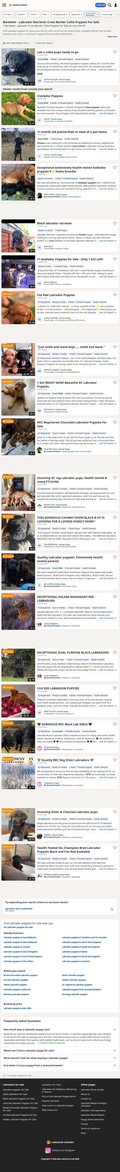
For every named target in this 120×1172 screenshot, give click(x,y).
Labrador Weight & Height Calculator (94, 1104)
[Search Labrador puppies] (109, 5)
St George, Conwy (69, 586)
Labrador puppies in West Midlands (20, 942)
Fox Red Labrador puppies (16, 980)
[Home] (4, 1075)
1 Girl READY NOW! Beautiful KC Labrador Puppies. (67, 384)
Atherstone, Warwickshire (72, 837)
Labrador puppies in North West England (81, 942)
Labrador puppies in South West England (23, 956)
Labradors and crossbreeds (18, 909)
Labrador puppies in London (17, 947)
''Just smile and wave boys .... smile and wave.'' (71, 347)
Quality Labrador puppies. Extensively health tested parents (70, 559)
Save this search (45, 43)
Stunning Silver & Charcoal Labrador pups (67, 812)
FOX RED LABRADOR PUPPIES (58, 688)
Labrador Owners (19, 5)
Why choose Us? (50, 1110)
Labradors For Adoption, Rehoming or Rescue (59, 1090)
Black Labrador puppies (73, 975)
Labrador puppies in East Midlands (20, 937)
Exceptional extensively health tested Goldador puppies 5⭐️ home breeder (71, 169)
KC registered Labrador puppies (77, 984)
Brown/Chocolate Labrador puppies (20, 975)
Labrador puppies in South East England (81, 947)
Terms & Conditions (90, 1128)
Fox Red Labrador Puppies (56, 295)
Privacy (84, 1124)
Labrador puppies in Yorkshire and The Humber (84, 937)
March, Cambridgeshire (72, 197)
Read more (112, 36)
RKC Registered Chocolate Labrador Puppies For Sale (72, 424)
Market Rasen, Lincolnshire (73, 749)
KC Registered (59, 14)
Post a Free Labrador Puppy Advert (59, 1096)
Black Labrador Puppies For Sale (18, 1098)
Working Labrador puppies (16, 994)
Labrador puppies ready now (17, 989)
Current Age (107, 14)
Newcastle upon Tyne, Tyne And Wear (77, 451)
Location (20, 14)
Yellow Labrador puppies (15, 984)
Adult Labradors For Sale (15, 1094)
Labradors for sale (13, 1084)
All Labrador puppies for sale (18, 927)
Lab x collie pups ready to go (57, 52)
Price (45, 14)
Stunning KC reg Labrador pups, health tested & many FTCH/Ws (72, 480)
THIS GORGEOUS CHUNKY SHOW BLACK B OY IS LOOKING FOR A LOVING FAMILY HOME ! (70, 519)
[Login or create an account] (116, 5)
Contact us (86, 1098)
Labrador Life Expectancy (93, 1110)
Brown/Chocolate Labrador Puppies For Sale (20, 1109)
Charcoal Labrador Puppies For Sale (20, 1103)
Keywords (75, 14)
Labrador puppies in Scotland (76, 961)
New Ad (101, 5)
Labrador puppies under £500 (17, 1008)
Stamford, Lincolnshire (71, 626)
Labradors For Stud (51, 1084)
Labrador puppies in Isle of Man (18, 961)
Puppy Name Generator (92, 1119)
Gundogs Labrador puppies (75, 994)
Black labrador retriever (54, 223)
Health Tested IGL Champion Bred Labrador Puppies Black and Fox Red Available (68, 850)
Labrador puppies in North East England (81, 956)
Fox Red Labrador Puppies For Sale (20, 1115)
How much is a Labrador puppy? (58, 1105)
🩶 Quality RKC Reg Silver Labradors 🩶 (65, 760)
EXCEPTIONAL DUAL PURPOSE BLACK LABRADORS (73, 652)
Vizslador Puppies (50, 96)
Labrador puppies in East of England (20, 951)
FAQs (83, 1133)
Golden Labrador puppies (74, 980)
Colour (33, 14)
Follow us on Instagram (63, 1150)
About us (85, 1094)
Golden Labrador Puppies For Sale (19, 1119)
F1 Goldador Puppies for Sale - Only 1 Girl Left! (70, 259)
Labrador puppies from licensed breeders (81, 989)
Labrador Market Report (92, 1115)
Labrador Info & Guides (92, 1089)
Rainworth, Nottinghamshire (74, 507)
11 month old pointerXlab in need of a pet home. (72, 132)
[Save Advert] (115, 52)
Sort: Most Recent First (17, 43)
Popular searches (50, 1100)
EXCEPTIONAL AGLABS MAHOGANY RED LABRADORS (65, 599)
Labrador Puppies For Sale (19, 1075)
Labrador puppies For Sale (16, 1089)
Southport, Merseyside (71, 877)
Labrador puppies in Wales (74, 951)
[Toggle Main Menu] (4, 5)
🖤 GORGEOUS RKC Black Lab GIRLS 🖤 (64, 724)
